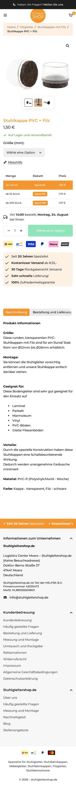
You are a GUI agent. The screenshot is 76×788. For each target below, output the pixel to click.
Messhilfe (15, 162)
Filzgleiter (26, 27)
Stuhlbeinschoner (38, 770)
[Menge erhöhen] (22, 231)
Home (11, 27)
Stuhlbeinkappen (55, 761)
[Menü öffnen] (5, 15)
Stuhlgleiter (34, 761)
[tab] (16, 312)
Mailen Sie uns (53, 4)
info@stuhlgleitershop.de (29, 597)
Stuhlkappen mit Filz (51, 27)
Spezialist (25, 523)
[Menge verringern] (7, 231)
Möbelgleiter (17, 766)
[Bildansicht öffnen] (67, 45)
